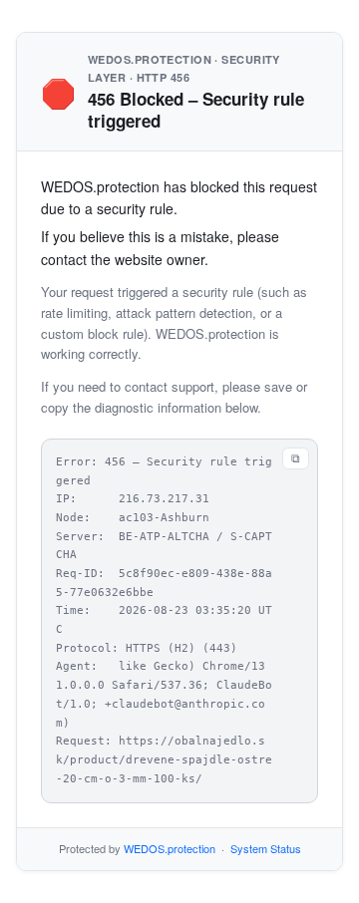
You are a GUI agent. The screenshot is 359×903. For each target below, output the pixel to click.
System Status (265, 848)
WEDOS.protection (169, 848)
